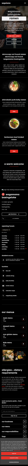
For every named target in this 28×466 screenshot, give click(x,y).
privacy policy (17, 450)
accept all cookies (14, 457)
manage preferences (14, 462)
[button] (25, 3)
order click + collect (14, 36)
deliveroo (14, 43)
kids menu (7, 343)
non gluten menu (10, 335)
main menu (8, 319)
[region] (14, 451)
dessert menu (9, 327)
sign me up (14, 415)
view (14, 111)
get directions (13, 214)
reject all (14, 453)
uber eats (14, 39)
